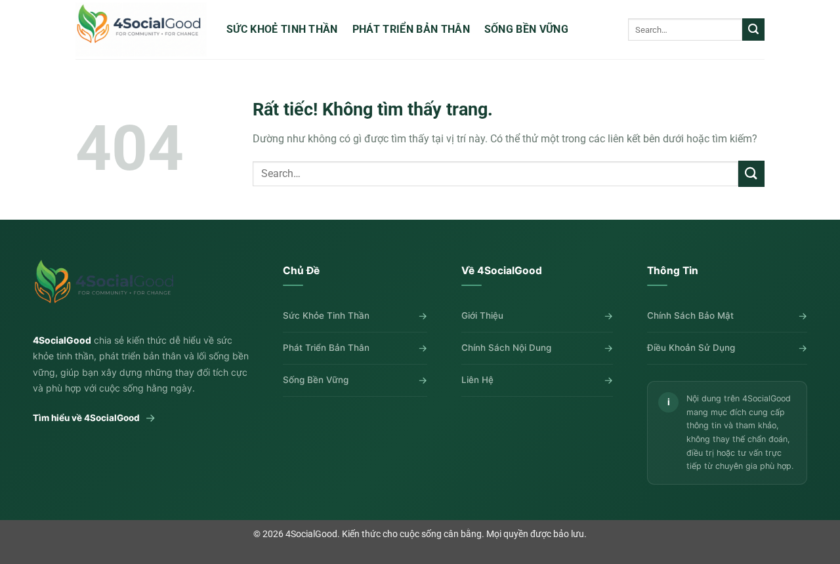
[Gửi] (753, 29)
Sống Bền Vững (526, 29)
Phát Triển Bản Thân (411, 29)
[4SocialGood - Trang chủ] (106, 288)
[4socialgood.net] (141, 29)
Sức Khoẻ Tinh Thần (282, 29)
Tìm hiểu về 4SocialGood (94, 417)
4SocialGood (311, 534)
